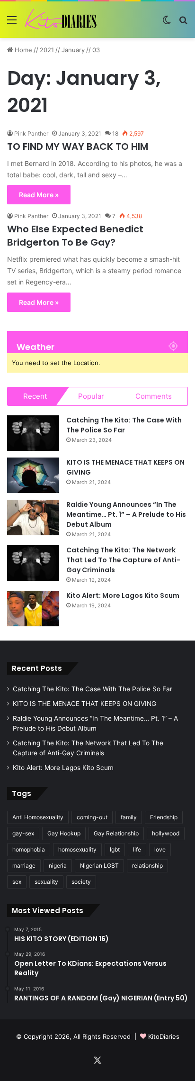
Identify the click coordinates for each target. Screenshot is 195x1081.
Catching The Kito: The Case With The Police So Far (124, 425)
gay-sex (23, 833)
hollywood (165, 833)
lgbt (115, 849)
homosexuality (77, 849)
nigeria (58, 865)
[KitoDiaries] (61, 19)
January (73, 50)
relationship (147, 865)
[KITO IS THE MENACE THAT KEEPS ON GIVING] (33, 475)
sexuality (46, 881)
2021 (47, 50)
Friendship (163, 817)
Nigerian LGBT (99, 865)
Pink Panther (31, 133)
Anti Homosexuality (37, 817)
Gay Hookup (63, 833)
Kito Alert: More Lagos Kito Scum (122, 595)
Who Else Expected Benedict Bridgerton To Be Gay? (75, 235)
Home (22, 50)
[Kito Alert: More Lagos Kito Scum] (33, 608)
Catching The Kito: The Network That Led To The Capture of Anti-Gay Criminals (123, 560)
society (81, 881)
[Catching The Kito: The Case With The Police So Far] (33, 433)
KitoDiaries (163, 1036)
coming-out (92, 817)
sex (16, 881)
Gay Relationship (116, 833)
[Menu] (12, 23)
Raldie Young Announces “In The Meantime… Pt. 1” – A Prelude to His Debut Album (126, 514)
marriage (23, 865)
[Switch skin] (166, 23)
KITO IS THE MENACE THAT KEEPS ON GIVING (84, 703)
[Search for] (183, 23)
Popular (91, 396)
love (160, 849)
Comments (153, 396)
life (137, 849)
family (129, 817)
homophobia (28, 849)
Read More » (39, 195)
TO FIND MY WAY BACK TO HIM (77, 146)
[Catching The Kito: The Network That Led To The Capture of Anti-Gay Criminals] (33, 563)
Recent (35, 396)
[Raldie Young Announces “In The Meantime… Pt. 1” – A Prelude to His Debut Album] (33, 517)
